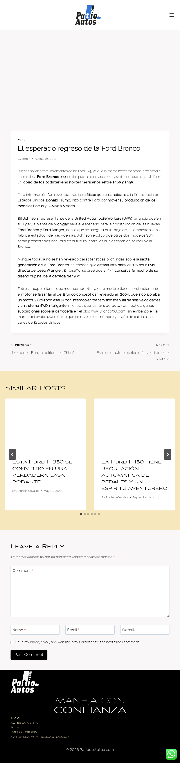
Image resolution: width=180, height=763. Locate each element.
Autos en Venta (24, 723)
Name (19, 630)
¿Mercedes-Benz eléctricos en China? (42, 349)
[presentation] (45, 425)
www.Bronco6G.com (108, 311)
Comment (23, 571)
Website (129, 630)
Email (73, 630)
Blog (15, 728)
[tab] (81, 514)
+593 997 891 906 (24, 732)
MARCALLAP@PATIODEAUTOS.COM (40, 737)
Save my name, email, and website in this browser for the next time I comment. (77, 642)
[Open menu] (173, 15)
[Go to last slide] (12, 454)
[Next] (167, 454)
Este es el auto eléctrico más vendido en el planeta (133, 352)
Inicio (15, 718)
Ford (21, 139)
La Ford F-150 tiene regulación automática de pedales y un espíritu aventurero (134, 475)
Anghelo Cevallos (27, 490)
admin (26, 158)
